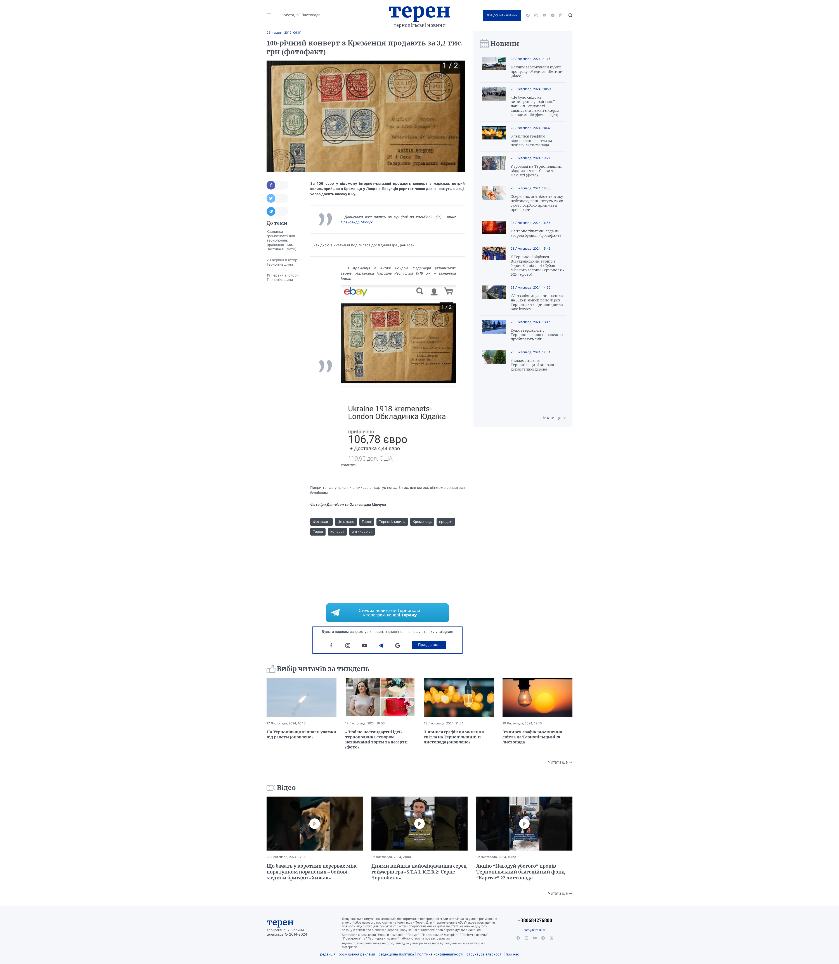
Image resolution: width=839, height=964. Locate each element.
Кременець (422, 521)
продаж (445, 521)
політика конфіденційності (440, 954)
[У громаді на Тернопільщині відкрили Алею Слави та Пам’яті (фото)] (494, 166)
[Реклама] (387, 612)
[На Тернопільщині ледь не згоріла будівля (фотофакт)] (494, 229)
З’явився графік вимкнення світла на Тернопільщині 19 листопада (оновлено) (454, 737)
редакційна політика (396, 954)
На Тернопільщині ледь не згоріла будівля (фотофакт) (536, 233)
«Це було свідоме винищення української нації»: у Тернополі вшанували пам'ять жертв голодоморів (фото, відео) (535, 106)
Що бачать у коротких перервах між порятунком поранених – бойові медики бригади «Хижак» (312, 872)
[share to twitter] (277, 198)
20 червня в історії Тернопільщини (283, 262)
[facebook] (528, 15)
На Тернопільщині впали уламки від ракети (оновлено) (301, 734)
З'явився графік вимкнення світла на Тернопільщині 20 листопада (532, 737)
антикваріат (362, 531)
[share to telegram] (277, 211)
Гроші (367, 521)
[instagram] (536, 15)
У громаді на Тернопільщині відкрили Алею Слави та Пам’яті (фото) (536, 170)
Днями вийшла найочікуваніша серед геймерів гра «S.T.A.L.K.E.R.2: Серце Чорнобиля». (419, 872)
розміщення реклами (357, 954)
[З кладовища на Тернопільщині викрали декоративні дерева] (494, 360)
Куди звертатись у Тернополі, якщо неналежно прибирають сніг (537, 334)
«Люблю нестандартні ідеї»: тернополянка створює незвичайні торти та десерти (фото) (376, 739)
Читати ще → (553, 417)
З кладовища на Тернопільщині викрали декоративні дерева (533, 364)
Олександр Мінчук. (357, 222)
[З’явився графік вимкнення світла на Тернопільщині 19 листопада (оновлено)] (459, 697)
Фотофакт (321, 521)
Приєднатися (429, 645)
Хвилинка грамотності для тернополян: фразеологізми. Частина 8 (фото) (281, 240)
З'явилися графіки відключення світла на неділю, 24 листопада (531, 140)
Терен (419, 10)
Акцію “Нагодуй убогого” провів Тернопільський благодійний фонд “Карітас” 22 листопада (520, 872)
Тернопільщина (392, 521)
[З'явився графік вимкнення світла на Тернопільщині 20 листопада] (537, 697)
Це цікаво (346, 521)
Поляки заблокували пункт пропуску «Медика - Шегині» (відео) (537, 71)
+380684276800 (535, 920)
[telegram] (553, 15)
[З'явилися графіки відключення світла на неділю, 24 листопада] (494, 136)
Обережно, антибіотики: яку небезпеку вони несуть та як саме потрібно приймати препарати (537, 203)
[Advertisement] (284, 350)
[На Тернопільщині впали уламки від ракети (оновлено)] (301, 697)
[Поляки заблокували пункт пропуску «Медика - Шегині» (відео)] (494, 67)
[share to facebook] (277, 185)
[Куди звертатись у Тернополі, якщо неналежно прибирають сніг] (494, 330)
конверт (337, 531)
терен (280, 922)
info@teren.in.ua (534, 930)
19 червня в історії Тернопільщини (283, 277)
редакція (327, 954)
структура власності (484, 954)
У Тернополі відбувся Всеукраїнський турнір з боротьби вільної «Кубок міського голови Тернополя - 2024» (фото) (537, 266)
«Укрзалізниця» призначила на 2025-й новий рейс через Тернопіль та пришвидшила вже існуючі (537, 302)
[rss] (561, 15)
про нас (512, 954)
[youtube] (544, 15)
